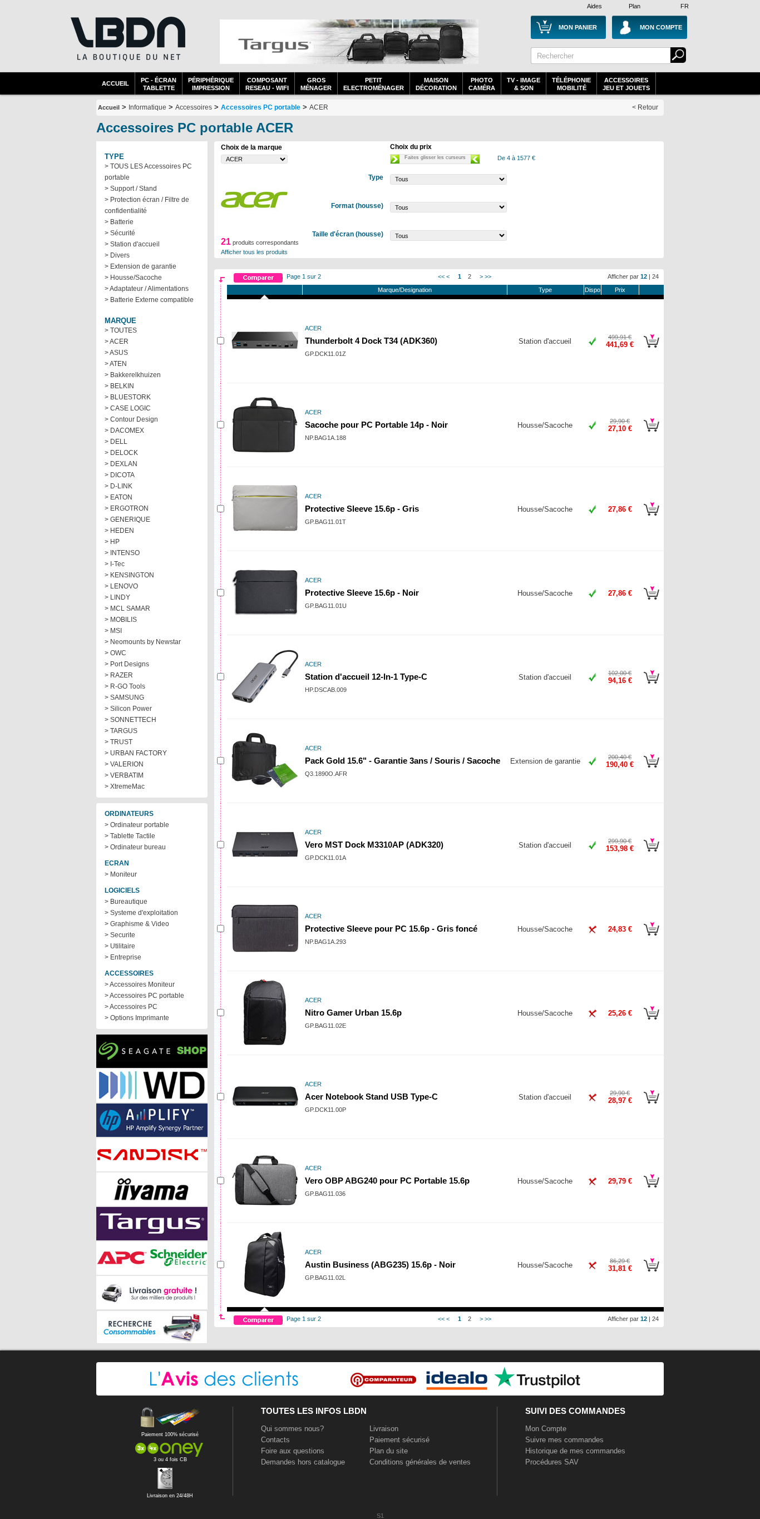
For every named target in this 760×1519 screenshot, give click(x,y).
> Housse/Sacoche (133, 277)
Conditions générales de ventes (420, 1462)
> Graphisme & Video (137, 924)
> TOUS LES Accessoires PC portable (148, 171)
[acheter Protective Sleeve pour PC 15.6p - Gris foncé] (651, 937)
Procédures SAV (552, 1462)
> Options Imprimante (137, 1018)
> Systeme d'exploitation (141, 913)
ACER (318, 107)
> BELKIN (119, 386)
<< (441, 276)
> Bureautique (126, 902)
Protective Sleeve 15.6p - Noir (362, 592)
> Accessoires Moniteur (140, 984)
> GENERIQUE (127, 519)
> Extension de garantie (140, 266)
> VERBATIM (124, 775)
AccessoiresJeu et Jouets (626, 84)
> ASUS (116, 353)
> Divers (117, 255)
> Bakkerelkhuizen (133, 375)
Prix (620, 289)
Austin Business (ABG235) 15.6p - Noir (380, 1264)
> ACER (117, 341)
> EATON (118, 497)
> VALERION (124, 764)
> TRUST (118, 742)
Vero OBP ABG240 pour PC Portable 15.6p (387, 1180)
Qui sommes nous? (292, 1428)
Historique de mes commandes (575, 1451)
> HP (112, 542)
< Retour (645, 107)
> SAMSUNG (124, 697)
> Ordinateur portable (137, 825)
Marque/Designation (405, 289)
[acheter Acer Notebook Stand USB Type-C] (651, 1105)
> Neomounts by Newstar (143, 642)
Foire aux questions (292, 1451)
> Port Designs (127, 664)
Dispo (592, 289)
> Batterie (119, 222)
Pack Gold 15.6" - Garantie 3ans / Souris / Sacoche (402, 760)
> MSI (113, 631)
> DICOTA (120, 475)
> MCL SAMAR (127, 608)
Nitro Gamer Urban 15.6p (353, 1012)
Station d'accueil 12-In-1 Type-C (366, 676)
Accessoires (193, 107)
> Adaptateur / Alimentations (147, 289)
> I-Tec (115, 564)
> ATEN (116, 364)
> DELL (116, 442)
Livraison (383, 1428)
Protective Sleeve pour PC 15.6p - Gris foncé (391, 928)
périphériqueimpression (211, 84)
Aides (594, 6)
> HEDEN (119, 531)
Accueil (115, 83)
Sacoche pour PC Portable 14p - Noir (376, 424)
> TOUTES (121, 330)
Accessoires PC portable (260, 107)
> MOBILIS (121, 620)
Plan (634, 6)
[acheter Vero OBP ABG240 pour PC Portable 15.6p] (651, 1189)
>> (488, 276)
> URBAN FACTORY (136, 753)
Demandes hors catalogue (303, 1462)
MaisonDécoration (436, 84)
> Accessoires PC (131, 1007)
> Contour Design (131, 419)
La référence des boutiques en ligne (126, 46)
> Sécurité (120, 233)
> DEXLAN (121, 464)
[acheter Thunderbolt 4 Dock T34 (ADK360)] (651, 349)
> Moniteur (121, 874)
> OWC (115, 653)
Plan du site (388, 1451)
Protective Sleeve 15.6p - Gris (362, 508)
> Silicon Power (128, 709)
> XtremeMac (125, 786)
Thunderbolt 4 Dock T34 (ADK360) (371, 341)
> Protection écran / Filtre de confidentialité (147, 205)
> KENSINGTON (129, 575)
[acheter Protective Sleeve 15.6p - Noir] (651, 601)
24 (655, 276)
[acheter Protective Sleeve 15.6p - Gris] (651, 517)
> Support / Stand (131, 188)
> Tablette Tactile (130, 836)
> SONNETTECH (130, 720)
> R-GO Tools (125, 686)
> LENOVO (121, 586)
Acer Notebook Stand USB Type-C (371, 1096)
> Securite (120, 935)
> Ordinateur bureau (135, 847)
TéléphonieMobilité (571, 84)
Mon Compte (545, 1428)
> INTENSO (122, 553)
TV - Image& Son (523, 84)
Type (545, 289)
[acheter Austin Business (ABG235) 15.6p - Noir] (651, 1273)
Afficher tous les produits (254, 252)
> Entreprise (123, 957)
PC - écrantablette (158, 84)
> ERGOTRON (127, 508)
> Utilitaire (120, 946)
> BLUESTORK (128, 397)
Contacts (275, 1440)
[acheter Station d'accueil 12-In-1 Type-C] (651, 685)
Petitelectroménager (373, 84)
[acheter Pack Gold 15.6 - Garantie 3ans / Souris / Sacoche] (651, 769)
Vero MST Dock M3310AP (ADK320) (374, 844)
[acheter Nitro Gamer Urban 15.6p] (651, 1021)
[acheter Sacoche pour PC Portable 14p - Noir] (651, 433)
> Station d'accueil (132, 244)
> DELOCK (121, 453)
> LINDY (117, 597)
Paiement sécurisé (399, 1440)
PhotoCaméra (481, 84)
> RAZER (119, 675)
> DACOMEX (124, 430)
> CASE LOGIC (128, 408)
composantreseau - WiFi (267, 84)
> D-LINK (118, 486)
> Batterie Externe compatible (149, 300)
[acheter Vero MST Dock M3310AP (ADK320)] (651, 853)
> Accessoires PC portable (144, 996)
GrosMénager (316, 84)
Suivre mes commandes (564, 1440)
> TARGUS (121, 731)
